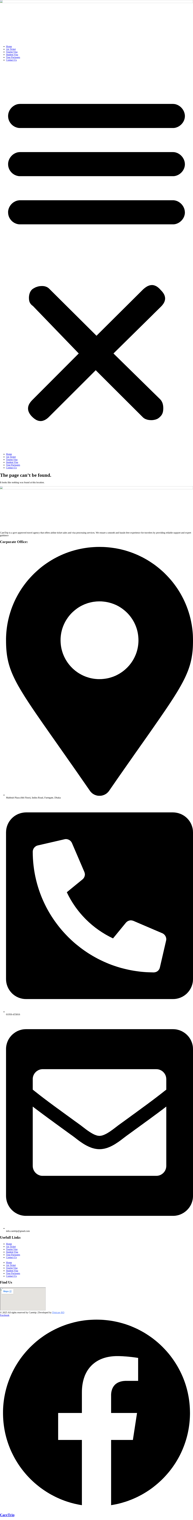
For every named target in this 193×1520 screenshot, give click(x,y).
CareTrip (7, 1515)
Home (9, 46)
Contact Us (11, 60)
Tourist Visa (11, 52)
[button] (96, 257)
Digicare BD (58, 1312)
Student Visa (12, 54)
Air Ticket (11, 49)
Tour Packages (13, 57)
